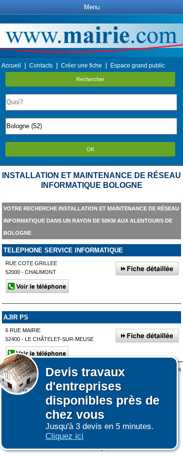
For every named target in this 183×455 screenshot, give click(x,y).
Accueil (11, 65)
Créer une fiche (81, 65)
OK (90, 149)
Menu (92, 7)
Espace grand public (137, 65)
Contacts (41, 65)
